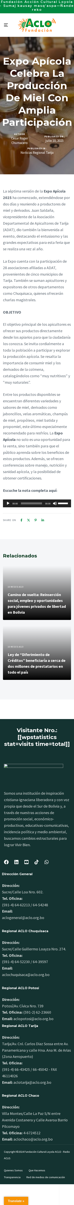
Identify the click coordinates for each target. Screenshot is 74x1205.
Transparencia (12, 1177)
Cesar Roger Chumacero (19, 140)
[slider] (63, 503)
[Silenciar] (55, 503)
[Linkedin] (42, 520)
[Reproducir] (8, 503)
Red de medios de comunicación (45, 1177)
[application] (37, 503)
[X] (28, 520)
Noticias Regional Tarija (37, 153)
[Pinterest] (35, 520)
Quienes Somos (13, 1170)
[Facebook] (21, 520)
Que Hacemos (37, 1170)
